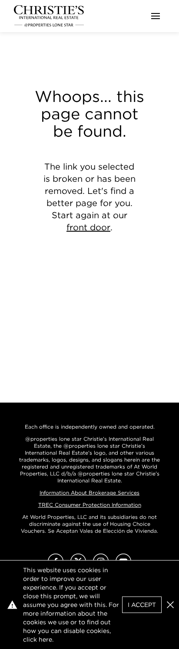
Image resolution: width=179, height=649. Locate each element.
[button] (170, 604)
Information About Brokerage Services (89, 492)
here (45, 639)
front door (88, 227)
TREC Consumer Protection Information (89, 505)
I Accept (142, 604)
